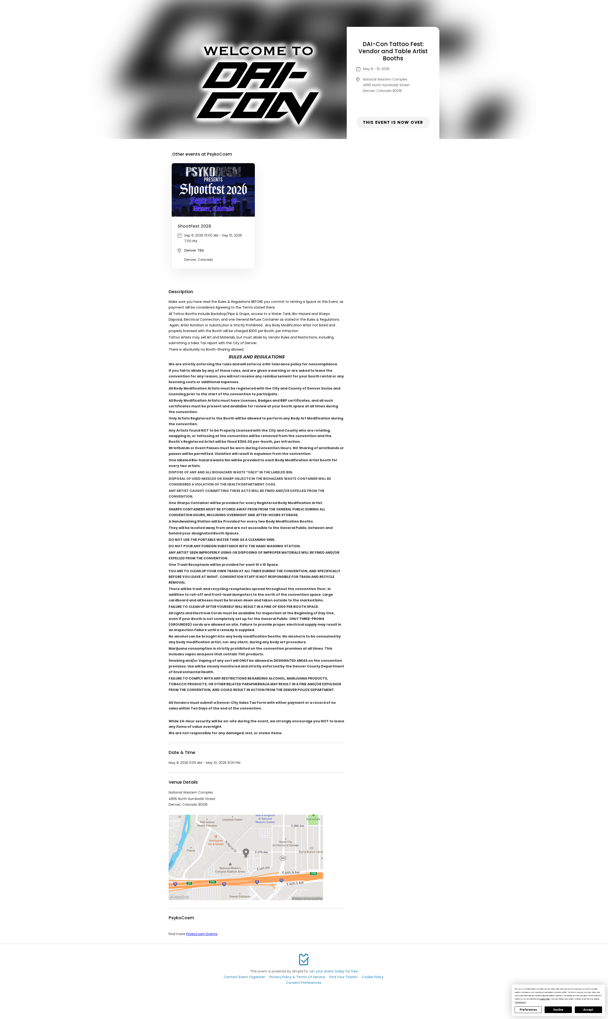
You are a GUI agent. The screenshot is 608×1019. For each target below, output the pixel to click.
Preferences (528, 1009)
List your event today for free (333, 971)
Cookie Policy (373, 977)
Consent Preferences (303, 982)
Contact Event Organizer (244, 977)
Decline (558, 1009)
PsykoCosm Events (201, 934)
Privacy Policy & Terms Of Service (297, 977)
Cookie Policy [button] (545, 999)
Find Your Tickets (343, 977)
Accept (588, 1009)
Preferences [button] (520, 1002)
